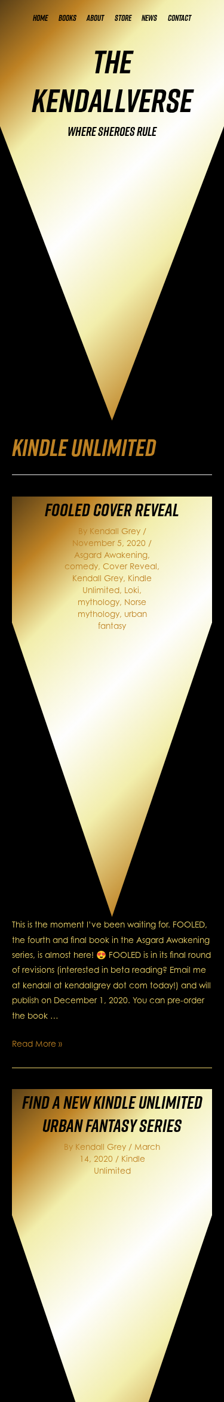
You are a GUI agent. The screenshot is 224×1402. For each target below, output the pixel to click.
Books (67, 18)
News (149, 18)
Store (123, 18)
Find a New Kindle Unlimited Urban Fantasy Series (112, 1114)
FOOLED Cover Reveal (112, 509)
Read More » (37, 1043)
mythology (98, 602)
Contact (179, 18)
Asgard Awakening (111, 555)
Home (40, 18)
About (95, 18)
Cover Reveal (130, 566)
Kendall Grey (97, 578)
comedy (81, 566)
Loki (131, 590)
